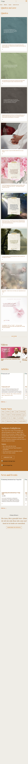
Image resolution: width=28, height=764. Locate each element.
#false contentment (17, 393)
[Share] (2, 49)
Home (1, 4)
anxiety (8, 411)
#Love (11, 395)
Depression (9, 421)
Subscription (8, 457)
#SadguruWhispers (14, 515)
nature (15, 421)
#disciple (8, 393)
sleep (3, 411)
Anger (13, 411)
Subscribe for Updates (14, 527)
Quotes (10, 4)
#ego (12, 393)
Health (8, 414)
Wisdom (5, 4)
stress (3, 421)
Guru (24, 414)
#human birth (7, 395)
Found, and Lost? (6, 386)
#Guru (3, 395)
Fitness (3, 414)
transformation (22, 421)
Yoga (17, 411)
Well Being (22, 411)
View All (3, 401)
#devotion (4, 393)
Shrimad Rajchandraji (16, 414)
